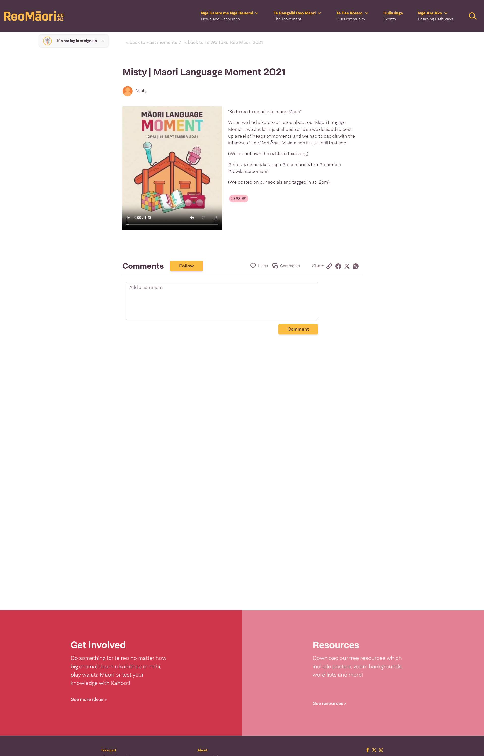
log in (74, 40)
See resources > (330, 703)
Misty (141, 91)
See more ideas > (89, 699)
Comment (298, 329)
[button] (229, 16)
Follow (186, 266)
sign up (90, 40)
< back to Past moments (151, 42)
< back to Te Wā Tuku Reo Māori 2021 (223, 42)
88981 (240, 198)
